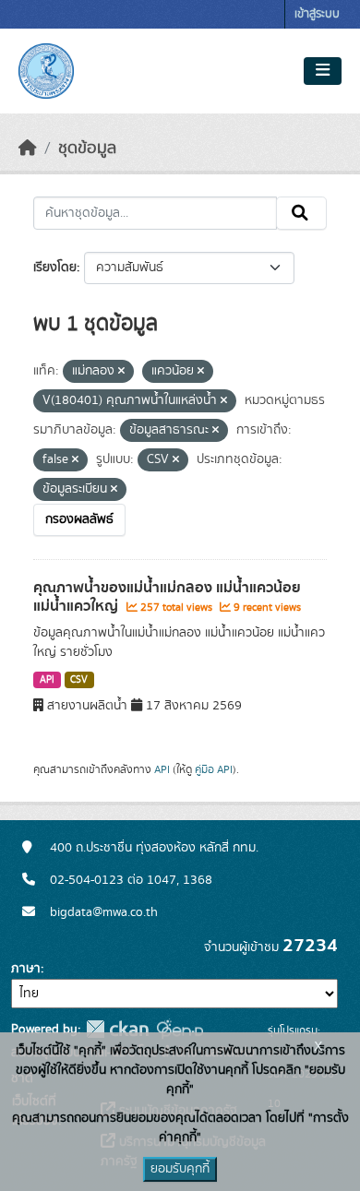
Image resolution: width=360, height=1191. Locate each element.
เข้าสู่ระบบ (317, 14)
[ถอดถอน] (121, 371)
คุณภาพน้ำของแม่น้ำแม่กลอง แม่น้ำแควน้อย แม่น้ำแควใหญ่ (167, 597)
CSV (79, 680)
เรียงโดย (55, 267)
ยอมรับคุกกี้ (180, 1169)
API (47, 680)
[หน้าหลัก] (27, 149)
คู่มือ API (214, 769)
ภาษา (26, 968)
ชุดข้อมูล (87, 149)
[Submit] (301, 213)
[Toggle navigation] (323, 71)
